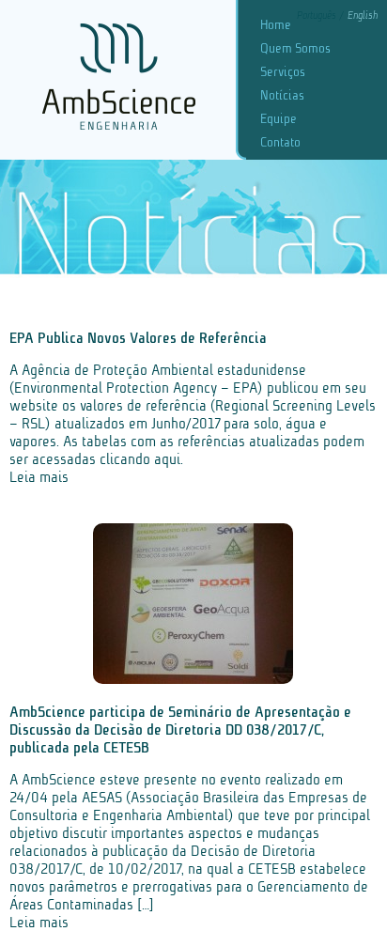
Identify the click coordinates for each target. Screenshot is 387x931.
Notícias (282, 95)
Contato (280, 142)
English (363, 15)
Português (318, 15)
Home (275, 25)
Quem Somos (295, 48)
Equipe (278, 119)
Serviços (282, 72)
